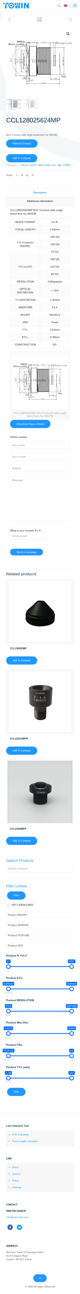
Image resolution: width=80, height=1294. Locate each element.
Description (40, 192)
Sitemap (16, 1187)
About (15, 1167)
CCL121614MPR (19, 738)
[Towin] (16, 5)
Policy (15, 1180)
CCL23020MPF (18, 828)
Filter (16, 895)
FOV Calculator (20, 1134)
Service (16, 1174)
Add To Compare (22, 158)
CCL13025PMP (18, 648)
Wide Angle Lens (47, 165)
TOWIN (67, 165)
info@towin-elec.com (17, 1217)
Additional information (40, 201)
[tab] (40, 193)
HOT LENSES (22, 905)
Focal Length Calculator (25, 1141)
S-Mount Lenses (28, 165)
